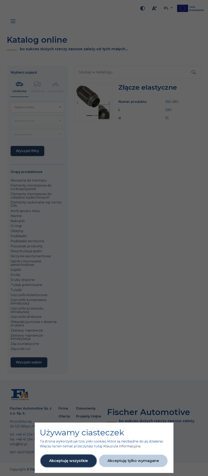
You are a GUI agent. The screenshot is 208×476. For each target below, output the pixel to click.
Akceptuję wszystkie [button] (68, 461)
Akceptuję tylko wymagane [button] (133, 461)
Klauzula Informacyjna (121, 446)
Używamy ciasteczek (82, 432)
